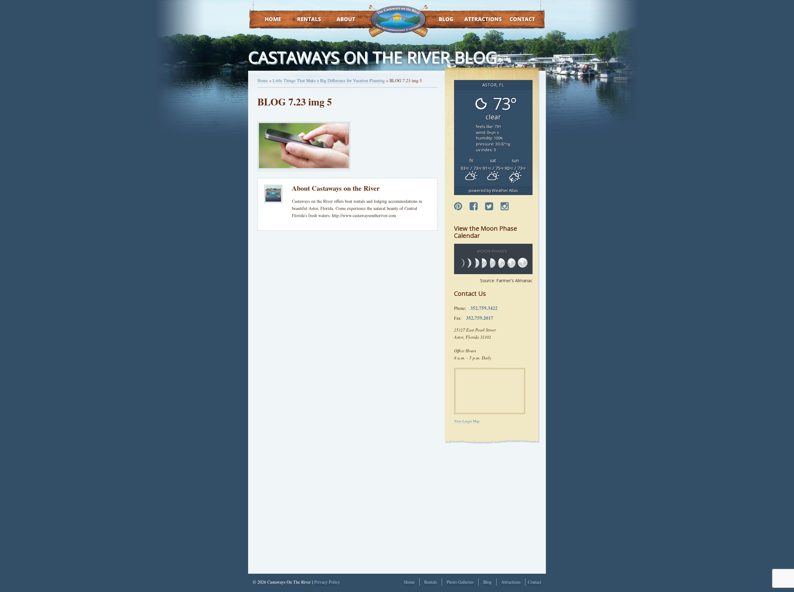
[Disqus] (347, 321)
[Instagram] (505, 206)
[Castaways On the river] (397, 18)
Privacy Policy (327, 582)
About (340, 20)
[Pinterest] (458, 206)
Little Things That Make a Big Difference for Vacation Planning (329, 80)
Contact (514, 20)
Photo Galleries (460, 582)
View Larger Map (467, 421)
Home (267, 20)
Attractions (474, 20)
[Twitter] (489, 206)
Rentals (303, 20)
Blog (438, 20)
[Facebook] (474, 206)
